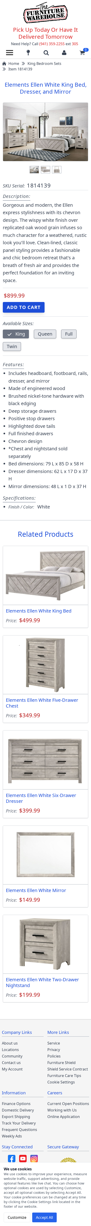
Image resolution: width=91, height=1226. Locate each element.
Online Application (63, 1116)
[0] (82, 53)
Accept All (44, 1217)
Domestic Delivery (18, 1110)
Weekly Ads (12, 1136)
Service (53, 1043)
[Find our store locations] (28, 53)
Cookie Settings (61, 1082)
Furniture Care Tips (64, 1075)
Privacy (53, 1049)
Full (69, 334)
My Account (12, 1069)
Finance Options (16, 1103)
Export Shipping (16, 1116)
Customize (17, 1217)
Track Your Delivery (19, 1123)
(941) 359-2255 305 (58, 43)
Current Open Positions (68, 1103)
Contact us (11, 1062)
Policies (54, 1056)
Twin (12, 346)
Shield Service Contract (67, 1069)
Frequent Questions (19, 1129)
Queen (45, 334)
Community (12, 1056)
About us (10, 1043)
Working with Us (62, 1110)
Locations (10, 1049)
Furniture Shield (61, 1062)
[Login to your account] (64, 53)
